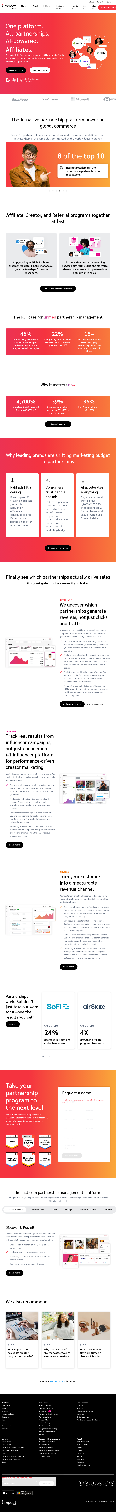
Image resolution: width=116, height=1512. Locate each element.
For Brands (43, 1403)
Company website (69, 1146)
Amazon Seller (44, 1420)
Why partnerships (82, 1444)
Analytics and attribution (47, 1432)
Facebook (93, 1483)
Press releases (6, 1441)
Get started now (40, 70)
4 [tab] (60, 189)
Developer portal (44, 1456)
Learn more (14, 844)
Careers (79, 1450)
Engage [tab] (68, 1209)
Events (4, 1453)
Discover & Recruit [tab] (15, 1209)
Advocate (5, 1411)
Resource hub (57, 1381)
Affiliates (79, 1408)
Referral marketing (45, 1417)
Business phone (70, 1129)
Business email (69, 1119)
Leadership (80, 1453)
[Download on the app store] (8, 1493)
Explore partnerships (58, 548)
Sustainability (81, 1459)
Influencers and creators (85, 1411)
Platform (5, 1403)
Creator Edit (43, 1411)
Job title (89, 1119)
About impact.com (83, 1441)
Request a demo (16, 70)
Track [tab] (54, 1209)
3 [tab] (56, 189)
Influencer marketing (46, 1408)
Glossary (4, 1462)
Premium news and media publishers (88, 1420)
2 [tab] (53, 189)
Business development (46, 1423)
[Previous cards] (3, 1021)
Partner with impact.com (49, 1439)
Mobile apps (80, 1414)
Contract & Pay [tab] (37, 1209)
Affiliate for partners (95, 704)
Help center (81, 1462)
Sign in (94, 7)
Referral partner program (47, 1453)
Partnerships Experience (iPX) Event (13, 1456)
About (79, 1439)
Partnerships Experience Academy (13, 1447)
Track (3, 1420)
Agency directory (44, 1444)
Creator (4, 1408)
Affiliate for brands (72, 704)
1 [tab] (49, 189)
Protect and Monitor (8, 1426)
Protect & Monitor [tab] (88, 1209)
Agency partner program (47, 1441)
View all (12, 1024)
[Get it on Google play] (24, 1493)
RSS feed (111, 1483)
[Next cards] (113, 1021)
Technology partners (46, 1447)
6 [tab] (66, 189)
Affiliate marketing (45, 1405)
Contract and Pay (7, 1417)
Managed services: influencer (48, 1414)
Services (41, 1435)
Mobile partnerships (45, 1426)
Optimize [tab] (108, 1209)
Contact (100, 2)
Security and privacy (83, 1465)
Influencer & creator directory (11, 1459)
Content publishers (83, 1417)
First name (68, 1110)
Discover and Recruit (8, 1414)
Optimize (5, 1429)
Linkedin (81, 1483)
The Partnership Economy (10, 1450)
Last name (90, 1110)
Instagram (87, 1483)
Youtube (99, 1483)
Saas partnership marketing (48, 1429)
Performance (6, 1405)
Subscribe (47, 1483)
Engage (4, 1423)
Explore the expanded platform (58, 288)
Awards (79, 1456)
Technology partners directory (49, 1450)
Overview (80, 1405)
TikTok (105, 1483)
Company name (69, 1138)
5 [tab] (63, 189)
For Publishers (82, 1403)
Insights (5, 1439)
